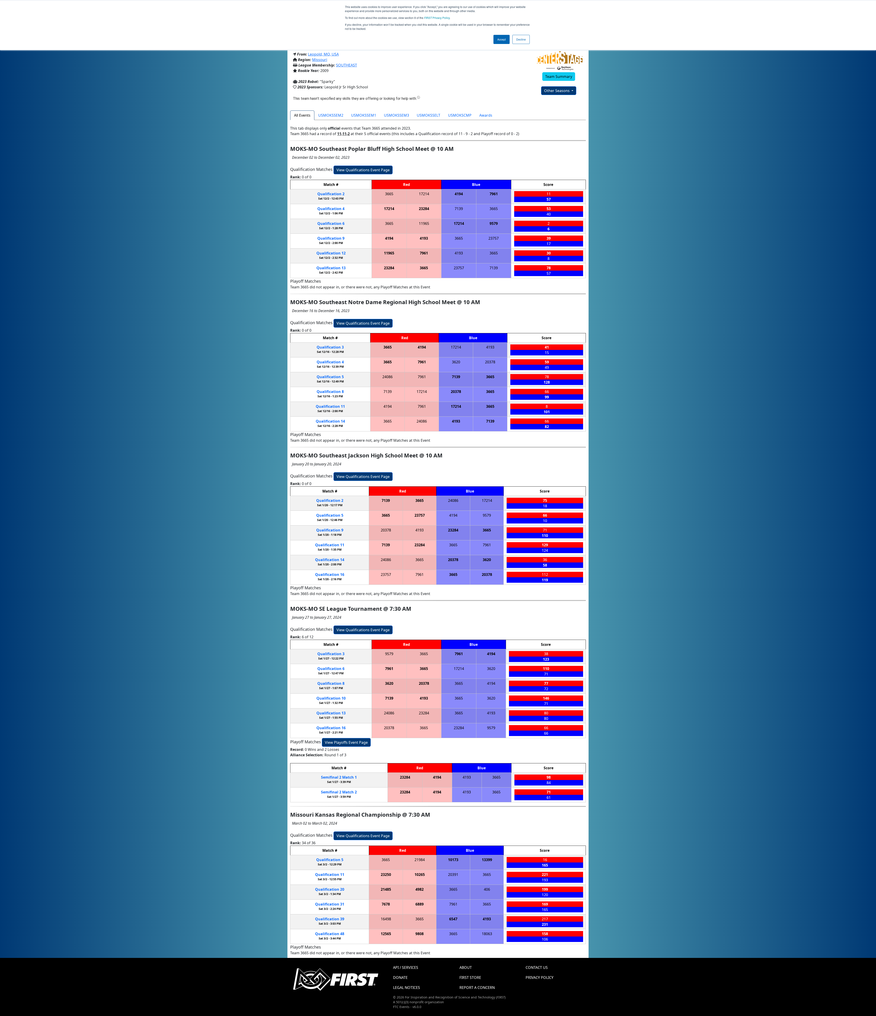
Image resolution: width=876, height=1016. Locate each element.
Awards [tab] (485, 115)
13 (331, 267)
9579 (494, 223)
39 (329, 918)
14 (330, 421)
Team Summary (558, 76)
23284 (424, 208)
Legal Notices (406, 987)
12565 (386, 933)
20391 (453, 874)
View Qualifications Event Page (363, 169)
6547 (453, 918)
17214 (424, 193)
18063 (487, 933)
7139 (459, 208)
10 (331, 698)
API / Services (405, 967)
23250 (386, 874)
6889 (419, 904)
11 (330, 406)
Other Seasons (557, 90)
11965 (424, 223)
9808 (419, 933)
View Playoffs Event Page (346, 742)
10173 (453, 859)
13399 (487, 859)
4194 (459, 193)
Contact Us (537, 967)
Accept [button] (501, 39)
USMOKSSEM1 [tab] (363, 115)
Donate (400, 977)
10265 (420, 874)
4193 (424, 238)
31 (329, 904)
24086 (387, 376)
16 (329, 574)
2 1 (339, 777)
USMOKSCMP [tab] (460, 115)
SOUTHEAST (346, 65)
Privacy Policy (437, 18)
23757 (493, 238)
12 (331, 253)
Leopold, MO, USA (323, 54)
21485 (386, 889)
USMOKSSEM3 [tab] (396, 115)
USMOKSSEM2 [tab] (330, 115)
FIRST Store (470, 977)
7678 (386, 904)
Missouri (319, 59)
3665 (389, 193)
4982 (419, 889)
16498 (386, 918)
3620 (456, 361)
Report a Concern (477, 987)
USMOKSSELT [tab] (428, 115)
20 (329, 889)
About (465, 967)
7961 (494, 193)
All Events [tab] (302, 115)
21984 (420, 859)
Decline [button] (521, 39)
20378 (490, 361)
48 (329, 933)
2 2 (339, 792)
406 (487, 889)
